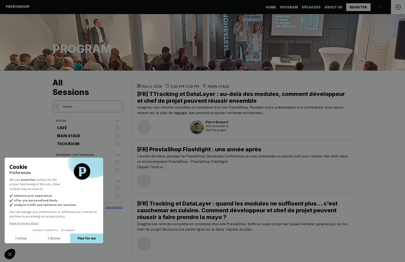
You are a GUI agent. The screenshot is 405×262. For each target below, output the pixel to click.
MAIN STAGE (68, 136)
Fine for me (87, 238)
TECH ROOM (68, 144)
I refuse (21, 238)
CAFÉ (62, 128)
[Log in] (398, 7)
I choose (54, 238)
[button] (358, 7)
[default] (289, 7)
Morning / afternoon (75, 155)
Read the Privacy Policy (24, 223)
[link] (271, 7)
